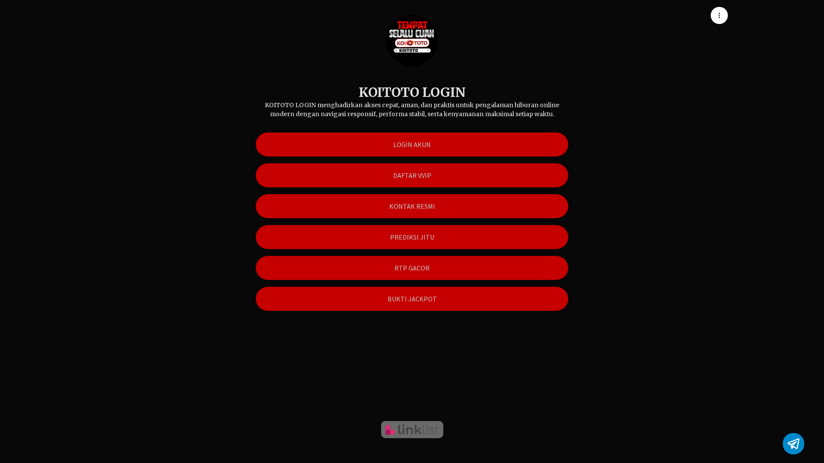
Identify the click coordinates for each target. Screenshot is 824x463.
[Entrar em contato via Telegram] (793, 443)
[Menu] (719, 15)
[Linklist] (412, 429)
